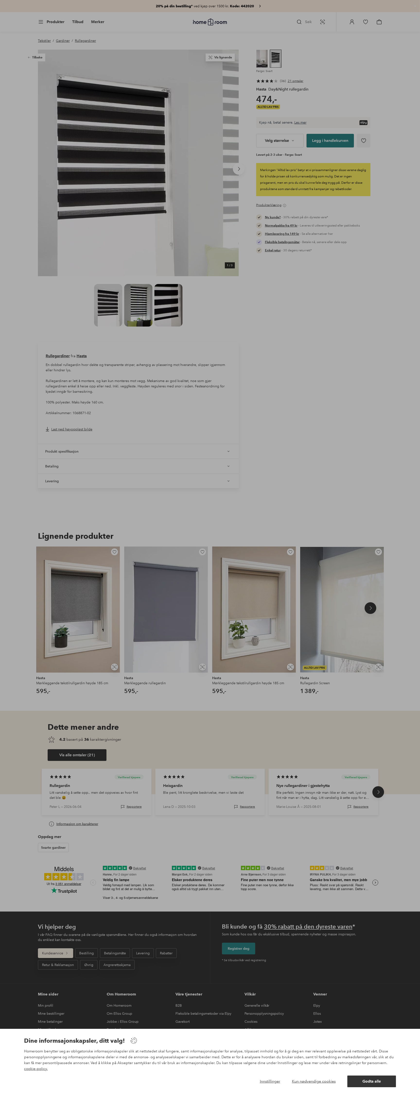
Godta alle (371, 1081)
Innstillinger (270, 1081)
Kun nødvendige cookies (314, 1081)
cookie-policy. (36, 1069)
